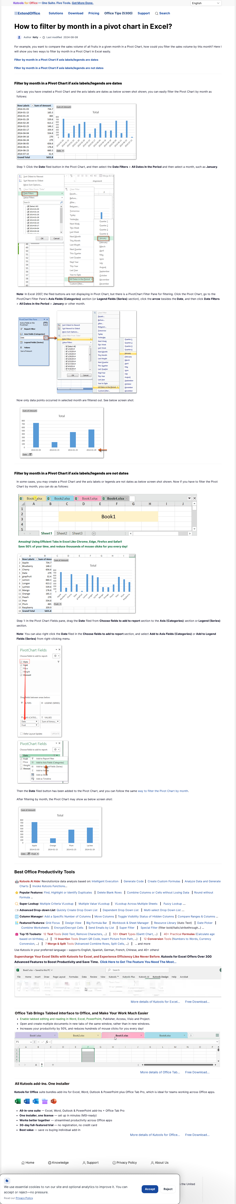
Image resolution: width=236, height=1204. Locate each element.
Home (30, 1162)
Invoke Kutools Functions (48, 886)
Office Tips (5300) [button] (118, 13)
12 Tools (52, 934)
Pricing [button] (93, 13)
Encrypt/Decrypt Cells (68, 927)
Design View (73, 923)
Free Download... (197, 1001)
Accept (150, 1189)
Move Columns (104, 916)
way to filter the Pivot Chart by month (163, 791)
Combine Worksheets (35, 927)
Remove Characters (89, 934)
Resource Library (165, 923)
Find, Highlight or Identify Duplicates (68, 892)
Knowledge (60, 1162)
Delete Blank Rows (109, 892)
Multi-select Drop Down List (162, 910)
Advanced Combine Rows (92, 943)
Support (144, 13)
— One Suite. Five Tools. (53, 3)
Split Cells (117, 943)
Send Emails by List (101, 927)
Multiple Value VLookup (94, 903)
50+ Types (124, 934)
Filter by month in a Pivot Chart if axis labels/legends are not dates (58, 68)
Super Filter (126, 927)
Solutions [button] (56, 13)
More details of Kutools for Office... (155, 1135)
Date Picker (205, 923)
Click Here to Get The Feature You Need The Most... (138, 962)
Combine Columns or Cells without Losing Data (158, 892)
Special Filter (149, 927)
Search (164, 13)
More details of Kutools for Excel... (155, 1001)
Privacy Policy (127, 1162)
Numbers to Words (185, 939)
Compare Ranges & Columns (196, 916)
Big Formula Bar (96, 923)
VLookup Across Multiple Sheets (136, 903)
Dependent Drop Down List (121, 910)
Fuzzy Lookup (173, 903)
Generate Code (134, 881)
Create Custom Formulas (164, 881)
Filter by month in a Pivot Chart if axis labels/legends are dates (56, 59)
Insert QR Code (90, 939)
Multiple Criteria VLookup (56, 903)
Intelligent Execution (105, 881)
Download (75, 13)
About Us (161, 1162)
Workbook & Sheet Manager (130, 923)
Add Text (69, 934)
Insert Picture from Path (117, 939)
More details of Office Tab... (160, 1072)
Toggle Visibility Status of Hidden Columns (146, 916)
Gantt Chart (145, 934)
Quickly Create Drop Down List (77, 910)
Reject (168, 1189)
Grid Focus (53, 923)
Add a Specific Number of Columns (67, 916)
